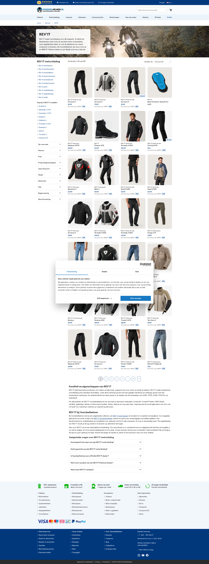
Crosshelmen (43, 514)
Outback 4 (42, 120)
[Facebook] (147, 555)
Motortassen (110, 507)
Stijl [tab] (39, 187)
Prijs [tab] (40, 156)
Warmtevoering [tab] (44, 199)
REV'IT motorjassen (120, 416)
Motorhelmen (43, 496)
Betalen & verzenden (46, 542)
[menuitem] (40, 17)
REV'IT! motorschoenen (103, 418)
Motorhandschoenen (80, 507)
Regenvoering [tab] (43, 193)
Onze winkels (77, 531)
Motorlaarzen (77, 510)
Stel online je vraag (146, 550)
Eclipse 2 (42, 117)
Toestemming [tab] (72, 272)
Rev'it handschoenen (46, 83)
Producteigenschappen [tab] (47, 163)
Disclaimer (106, 562)
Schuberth (143, 507)
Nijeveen (75, 545)
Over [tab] (137, 272)
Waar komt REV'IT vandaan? (82, 470)
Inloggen (162, 2)
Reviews (109, 535)
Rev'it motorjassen (45, 66)
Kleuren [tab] (41, 150)
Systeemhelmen (44, 503)
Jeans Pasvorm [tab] (44, 169)
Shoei (141, 514)
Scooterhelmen (44, 500)
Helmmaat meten (45, 552)
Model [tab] (40, 175)
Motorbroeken (77, 500)
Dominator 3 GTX (45, 113)
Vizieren (109, 496)
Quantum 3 (42, 127)
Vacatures (109, 538)
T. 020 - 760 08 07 (146, 535)
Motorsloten (110, 514)
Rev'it (141, 503)
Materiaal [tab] (42, 181)
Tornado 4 (43, 134)
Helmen (42, 493)
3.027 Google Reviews (46, 3)
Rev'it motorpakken (46, 72)
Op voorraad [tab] (43, 144)
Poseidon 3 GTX (45, 124)
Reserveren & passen (47, 535)
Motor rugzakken (112, 510)
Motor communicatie (113, 500)
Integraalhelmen (44, 510)
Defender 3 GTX (45, 110)
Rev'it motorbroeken (46, 69)
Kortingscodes (111, 549)
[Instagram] (138, 555)
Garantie (42, 545)
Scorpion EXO (144, 510)
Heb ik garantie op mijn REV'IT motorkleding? (89, 449)
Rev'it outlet (43, 97)
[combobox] (152, 10)
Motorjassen (76, 496)
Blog (107, 542)
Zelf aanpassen (103, 298)
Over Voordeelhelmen (114, 531)
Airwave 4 (42, 106)
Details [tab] (104, 272)
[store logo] (50, 10)
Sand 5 (41, 131)
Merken (47, 23)
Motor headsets (111, 503)
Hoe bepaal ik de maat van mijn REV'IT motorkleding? (92, 442)
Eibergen (75, 542)
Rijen (74, 549)
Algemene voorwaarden (85, 562)
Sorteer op (148, 62)
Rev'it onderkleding (46, 90)
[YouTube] (143, 555)
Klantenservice (44, 531)
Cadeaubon (110, 545)
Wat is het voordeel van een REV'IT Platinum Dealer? (92, 463)
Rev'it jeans (43, 87)
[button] (170, 3)
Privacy (97, 562)
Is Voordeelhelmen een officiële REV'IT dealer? (90, 456)
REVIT (57, 23)
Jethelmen (42, 507)
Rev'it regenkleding (46, 94)
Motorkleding (77, 493)
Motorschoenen (78, 514)
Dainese (142, 500)
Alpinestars (143, 496)
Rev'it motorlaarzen (46, 80)
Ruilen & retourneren (46, 538)
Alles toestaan (135, 298)
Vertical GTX (43, 138)
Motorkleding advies (46, 549)
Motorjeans (76, 503)
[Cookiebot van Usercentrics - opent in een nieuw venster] (141, 264)
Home (39, 23)
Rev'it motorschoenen (47, 76)
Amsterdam (76, 535)
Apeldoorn (76, 538)
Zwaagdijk (76, 552)
